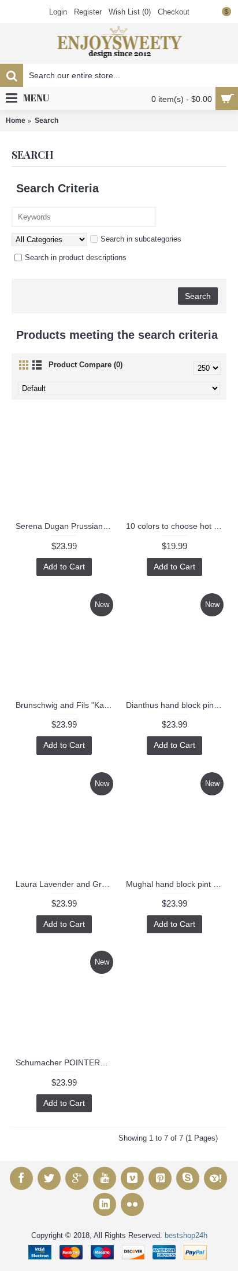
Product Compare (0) (85, 364)
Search (46, 120)
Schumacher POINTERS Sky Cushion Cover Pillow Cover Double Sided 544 (66, 1062)
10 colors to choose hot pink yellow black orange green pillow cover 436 (176, 526)
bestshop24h (186, 1235)
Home (15, 120)
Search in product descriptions (76, 257)
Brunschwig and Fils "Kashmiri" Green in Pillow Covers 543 (66, 705)
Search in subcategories (141, 239)
